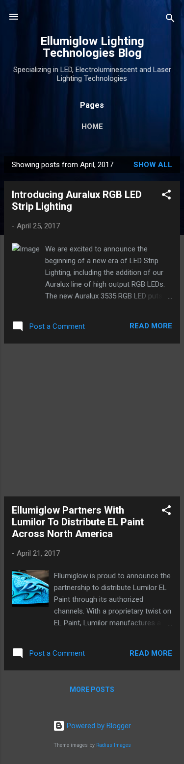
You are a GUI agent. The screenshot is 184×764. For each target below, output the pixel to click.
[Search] (170, 20)
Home (92, 126)
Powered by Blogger (98, 725)
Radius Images (113, 745)
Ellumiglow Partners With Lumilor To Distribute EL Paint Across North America (78, 522)
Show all (152, 164)
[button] (166, 196)
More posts (92, 689)
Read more (151, 325)
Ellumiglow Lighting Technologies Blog (92, 47)
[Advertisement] (92, 420)
